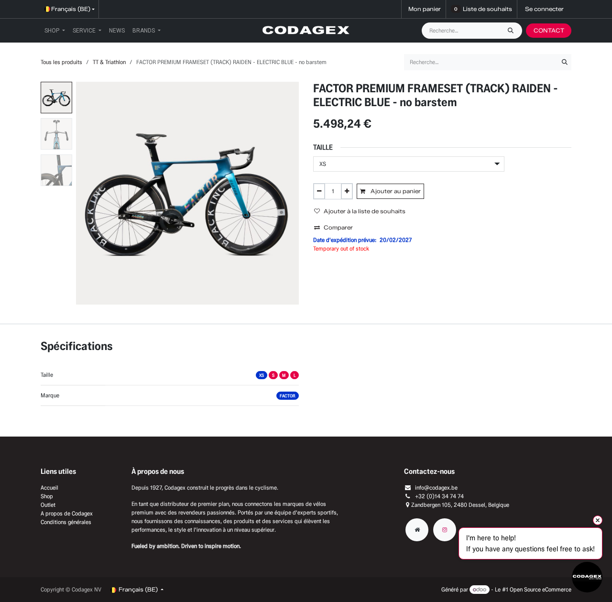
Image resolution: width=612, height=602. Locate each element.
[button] (87, 193)
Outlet (48, 504)
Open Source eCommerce (540, 589)
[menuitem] (55, 30)
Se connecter (544, 8)
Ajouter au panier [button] (395, 191)
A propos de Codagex (67, 513)
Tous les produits (61, 62)
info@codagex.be (436, 487)
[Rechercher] (513, 30)
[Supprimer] (319, 191)
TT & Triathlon (109, 62)
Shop (47, 496)
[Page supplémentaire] (416, 529)
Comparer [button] (338, 227)
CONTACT (549, 30)
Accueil (49, 487)
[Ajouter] (347, 191)
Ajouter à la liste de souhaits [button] (364, 211)
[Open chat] (587, 577)
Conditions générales (66, 521)
